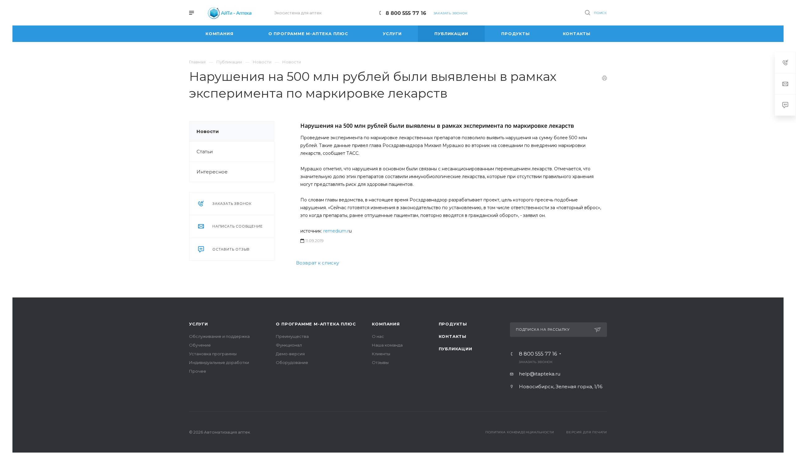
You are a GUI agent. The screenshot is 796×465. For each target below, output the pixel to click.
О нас (378, 336)
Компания (386, 323)
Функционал (289, 345)
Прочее (197, 371)
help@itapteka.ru (539, 374)
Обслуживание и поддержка (219, 336)
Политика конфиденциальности (519, 432)
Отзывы (380, 362)
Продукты (453, 323)
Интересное (212, 172)
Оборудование (292, 362)
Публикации (455, 348)
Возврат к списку (317, 263)
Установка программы (213, 353)
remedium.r (336, 231)
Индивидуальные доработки (219, 362)
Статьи (205, 151)
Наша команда (387, 345)
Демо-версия (290, 353)
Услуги (198, 323)
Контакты (452, 336)
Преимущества (292, 336)
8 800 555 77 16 (406, 13)
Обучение (200, 345)
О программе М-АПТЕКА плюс (316, 323)
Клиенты (381, 353)
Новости (208, 131)
